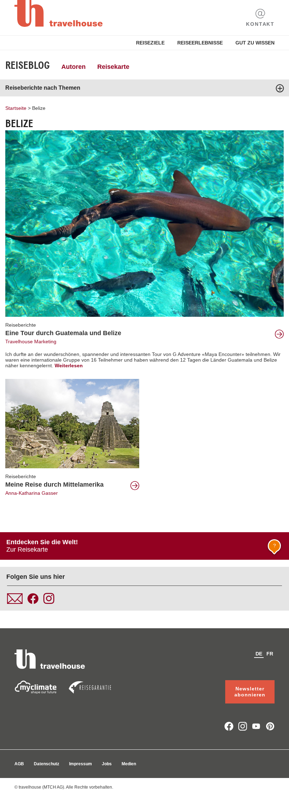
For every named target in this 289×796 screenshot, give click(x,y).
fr (269, 654)
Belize (38, 108)
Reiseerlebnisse (200, 43)
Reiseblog (27, 65)
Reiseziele (150, 43)
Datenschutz (46, 763)
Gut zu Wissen (255, 43)
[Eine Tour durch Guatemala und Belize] (144, 223)
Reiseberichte (20, 325)
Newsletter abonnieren (249, 691)
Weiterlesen (69, 365)
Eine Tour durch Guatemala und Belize (63, 333)
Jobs (107, 763)
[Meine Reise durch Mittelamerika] (72, 423)
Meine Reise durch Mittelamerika (54, 484)
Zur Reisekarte (141, 546)
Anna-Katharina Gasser (31, 493)
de (259, 654)
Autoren (73, 66)
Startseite (15, 108)
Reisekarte (113, 66)
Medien (129, 763)
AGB (19, 763)
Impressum (80, 763)
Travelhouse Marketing (30, 341)
